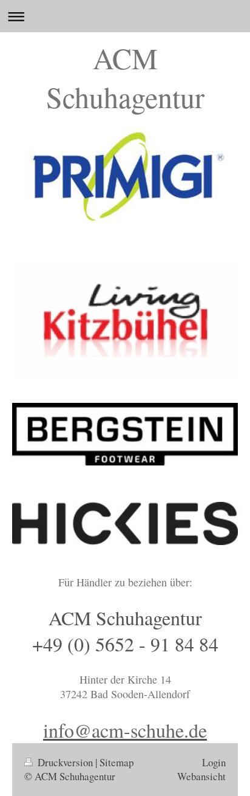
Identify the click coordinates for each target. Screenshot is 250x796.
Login (214, 762)
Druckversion (65, 762)
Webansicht (201, 776)
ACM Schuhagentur (125, 77)
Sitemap (116, 762)
